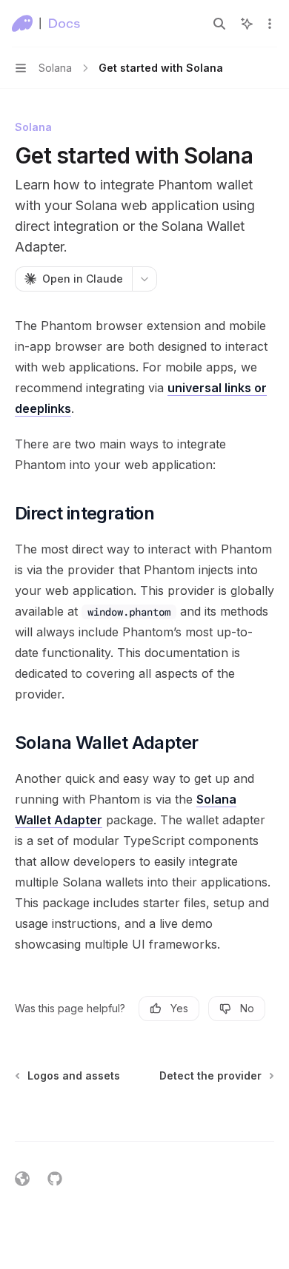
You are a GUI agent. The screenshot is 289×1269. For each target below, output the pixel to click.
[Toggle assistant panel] (246, 23)
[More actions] (269, 23)
